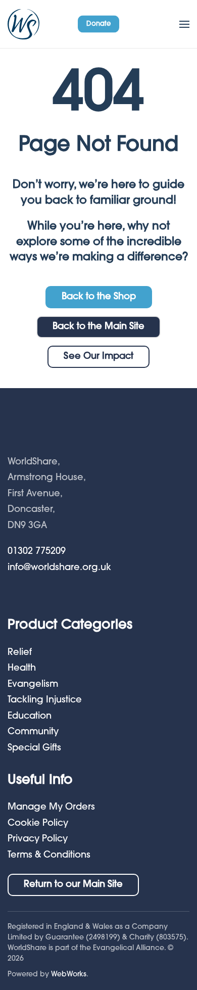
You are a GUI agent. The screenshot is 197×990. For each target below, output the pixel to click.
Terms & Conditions (49, 855)
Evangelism (33, 684)
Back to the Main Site (98, 327)
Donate (98, 23)
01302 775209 (37, 551)
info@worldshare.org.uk (59, 568)
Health (22, 668)
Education (30, 716)
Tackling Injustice (45, 700)
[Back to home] (23, 24)
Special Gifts (34, 748)
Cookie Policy (38, 823)
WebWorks (68, 974)
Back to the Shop (99, 297)
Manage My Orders (51, 807)
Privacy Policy (38, 839)
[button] (184, 24)
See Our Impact (98, 356)
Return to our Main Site (73, 884)
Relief (20, 652)
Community (33, 732)
